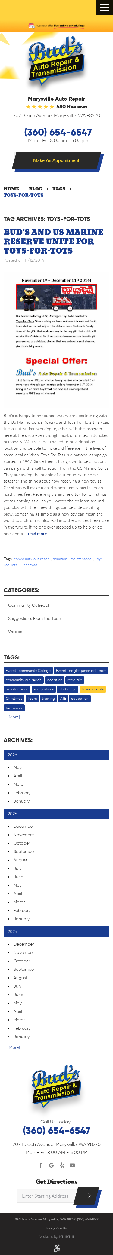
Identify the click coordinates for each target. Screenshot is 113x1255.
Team (32, 698)
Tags (58, 189)
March (20, 784)
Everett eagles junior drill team (81, 670)
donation (60, 559)
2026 (12, 754)
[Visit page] (86, 1196)
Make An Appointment (56, 160)
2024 (12, 931)
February (22, 792)
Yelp (62, 1165)
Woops (15, 631)
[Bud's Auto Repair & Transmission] (56, 65)
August (20, 860)
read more (37, 533)
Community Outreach (29, 605)
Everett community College (28, 670)
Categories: (21, 590)
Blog (35, 189)
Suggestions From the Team (35, 618)
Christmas (28, 565)
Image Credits (56, 1228)
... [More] (12, 717)
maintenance (81, 559)
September (24, 851)
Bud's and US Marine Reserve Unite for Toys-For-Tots (53, 241)
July (17, 868)
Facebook (41, 1165)
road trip (74, 680)
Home (11, 189)
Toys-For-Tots (23, 195)
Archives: (18, 740)
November (24, 834)
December (24, 826)
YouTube (72, 1165)
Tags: (12, 657)
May (18, 767)
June (18, 876)
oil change (67, 689)
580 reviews (71, 106)
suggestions (44, 689)
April (18, 775)
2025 (12, 813)
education (80, 698)
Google (51, 1165)
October (22, 843)
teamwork (14, 708)
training (48, 698)
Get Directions (56, 1182)
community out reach (31, 559)
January (22, 801)
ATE (63, 698)
